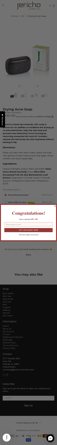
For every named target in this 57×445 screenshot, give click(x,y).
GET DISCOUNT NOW (28, 230)
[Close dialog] (55, 205)
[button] (50, 438)
